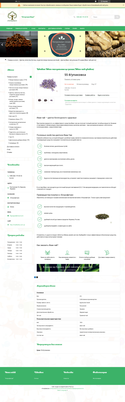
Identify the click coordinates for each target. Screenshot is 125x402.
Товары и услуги (21, 28)
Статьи (67, 28)
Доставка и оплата (55, 28)
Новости (66, 378)
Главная (9, 28)
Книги (82, 28)
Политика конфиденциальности (75, 388)
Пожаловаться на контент (57, 388)
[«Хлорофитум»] (12, 17)
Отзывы (9, 152)
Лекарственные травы (16, 80)
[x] (37, 277)
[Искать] (117, 17)
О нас (33, 28)
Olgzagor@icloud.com (16, 216)
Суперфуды (12, 143)
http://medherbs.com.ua (17, 225)
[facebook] (35, 277)
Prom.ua (71, 386)
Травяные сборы (14, 119)
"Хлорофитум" (9, 378)
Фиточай (12, 116)
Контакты (41, 28)
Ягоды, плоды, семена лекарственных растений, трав (17, 101)
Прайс (75, 28)
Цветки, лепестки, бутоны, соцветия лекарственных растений (39, 60)
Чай (10, 137)
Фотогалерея (97, 378)
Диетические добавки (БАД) (17, 140)
